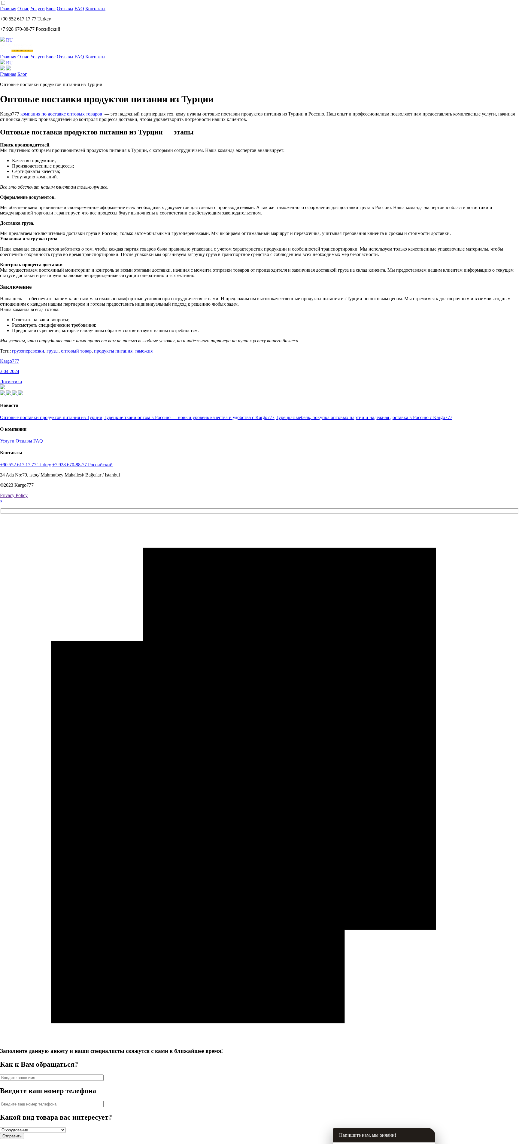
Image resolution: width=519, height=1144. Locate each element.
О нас (23, 8)
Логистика (11, 381)
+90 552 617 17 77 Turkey (25, 464)
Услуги (37, 8)
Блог (51, 8)
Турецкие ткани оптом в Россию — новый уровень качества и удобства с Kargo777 (189, 417)
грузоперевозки (28, 350)
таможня (144, 350)
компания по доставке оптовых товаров (61, 113)
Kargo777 (9, 361)
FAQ (79, 8)
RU (9, 39)
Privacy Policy (14, 495)
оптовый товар (76, 350)
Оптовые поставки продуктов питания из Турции (51, 417)
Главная (8, 8)
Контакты (95, 8)
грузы (53, 350)
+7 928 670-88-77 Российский (82, 464)
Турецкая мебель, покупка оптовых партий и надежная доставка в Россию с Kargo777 (364, 417)
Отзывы (65, 8)
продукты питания (113, 350)
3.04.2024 (9, 371)
